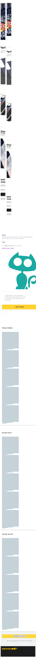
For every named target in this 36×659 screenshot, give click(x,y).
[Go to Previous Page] (2, 3)
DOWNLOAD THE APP (19, 636)
